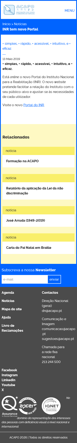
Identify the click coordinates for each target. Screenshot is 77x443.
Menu (70, 10)
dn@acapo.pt (52, 311)
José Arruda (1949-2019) (25, 220)
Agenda (8, 293)
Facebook (9, 370)
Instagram (10, 375)
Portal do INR (33, 105)
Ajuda (6, 317)
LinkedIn (8, 380)
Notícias (20, 24)
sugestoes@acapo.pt (58, 339)
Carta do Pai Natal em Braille (28, 248)
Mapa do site (12, 309)
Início (6, 24)
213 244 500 (51, 362)
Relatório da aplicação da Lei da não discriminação (34, 190)
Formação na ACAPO (22, 161)
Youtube (8, 385)
